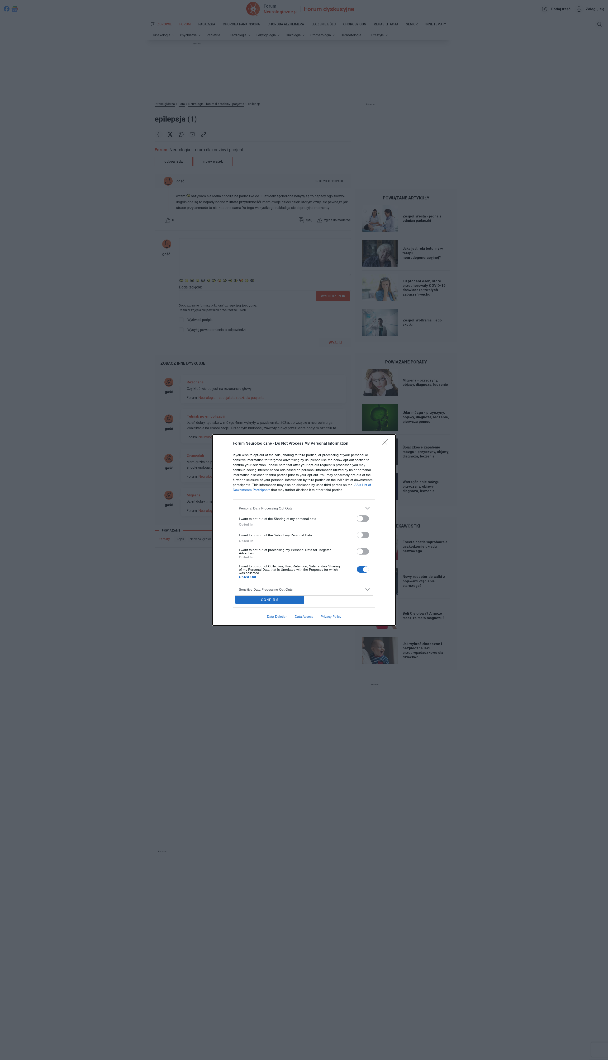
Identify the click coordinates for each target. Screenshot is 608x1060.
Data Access (304, 616)
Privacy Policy (331, 616)
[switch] (363, 518)
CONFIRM (270, 600)
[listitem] (304, 508)
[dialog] (304, 530)
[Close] (386, 443)
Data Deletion (277, 616)
